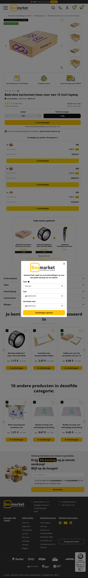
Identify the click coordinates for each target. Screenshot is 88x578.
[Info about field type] (29, 282)
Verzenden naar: (29, 301)
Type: (25, 282)
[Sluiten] (64, 264)
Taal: (25, 292)
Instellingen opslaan (44, 312)
